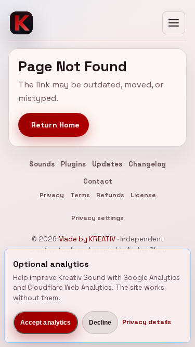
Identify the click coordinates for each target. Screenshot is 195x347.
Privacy (52, 195)
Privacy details (146, 322)
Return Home (55, 125)
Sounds (42, 164)
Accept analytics (45, 322)
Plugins (73, 164)
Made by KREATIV (86, 239)
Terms (80, 195)
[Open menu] (173, 22)
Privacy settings (97, 218)
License (143, 195)
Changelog (147, 164)
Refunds (110, 195)
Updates (107, 164)
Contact (97, 181)
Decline (100, 322)
